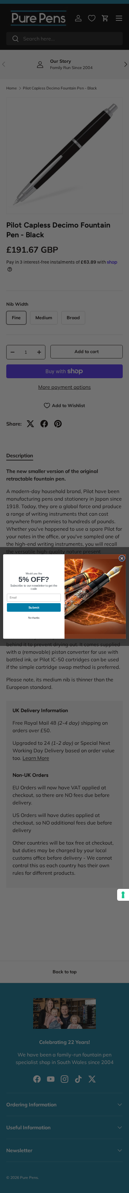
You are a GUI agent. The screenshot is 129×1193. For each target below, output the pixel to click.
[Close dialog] (122, 558)
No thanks (33, 617)
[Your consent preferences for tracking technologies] (123, 895)
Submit (33, 607)
